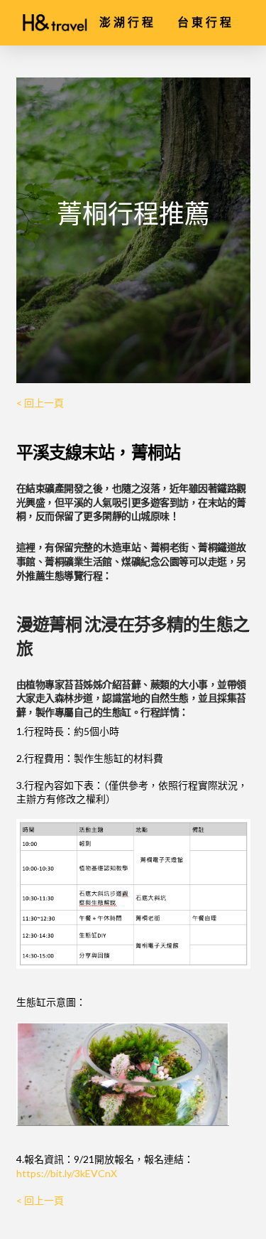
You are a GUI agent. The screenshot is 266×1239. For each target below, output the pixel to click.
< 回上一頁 (40, 403)
